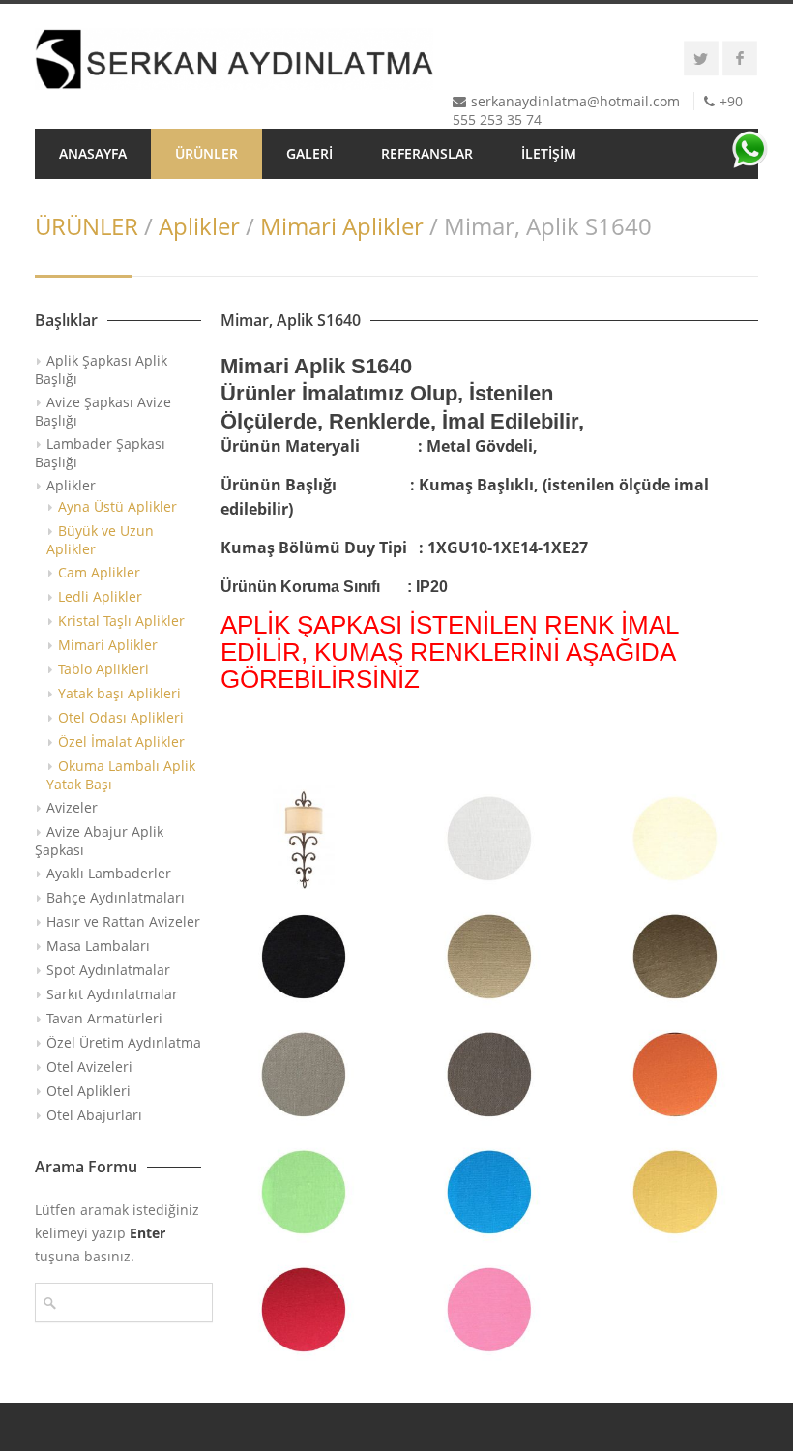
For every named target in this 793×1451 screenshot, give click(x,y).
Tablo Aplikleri (103, 669)
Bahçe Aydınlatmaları (115, 897)
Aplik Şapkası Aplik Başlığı (101, 369)
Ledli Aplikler (100, 596)
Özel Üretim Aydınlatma (123, 1042)
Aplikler (199, 226)
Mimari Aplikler (342, 226)
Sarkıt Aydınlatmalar (112, 994)
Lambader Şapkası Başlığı (100, 452)
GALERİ (309, 153)
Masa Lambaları (98, 945)
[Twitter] (701, 58)
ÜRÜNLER (206, 153)
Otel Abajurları (94, 1115)
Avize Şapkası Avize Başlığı (103, 411)
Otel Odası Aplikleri (121, 717)
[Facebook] (739, 58)
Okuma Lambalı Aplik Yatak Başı (120, 774)
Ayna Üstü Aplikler (117, 506)
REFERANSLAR (427, 153)
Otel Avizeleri (89, 1066)
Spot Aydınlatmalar (108, 970)
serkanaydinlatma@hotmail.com (575, 101)
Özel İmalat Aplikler (121, 741)
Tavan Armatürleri (104, 1018)
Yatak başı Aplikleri (119, 693)
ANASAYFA (93, 153)
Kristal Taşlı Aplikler (121, 620)
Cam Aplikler (99, 572)
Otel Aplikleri (88, 1090)
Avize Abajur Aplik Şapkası (99, 840)
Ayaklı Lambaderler (108, 873)
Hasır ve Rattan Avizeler (123, 921)
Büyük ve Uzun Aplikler (100, 539)
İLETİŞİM (548, 153)
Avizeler (72, 807)
